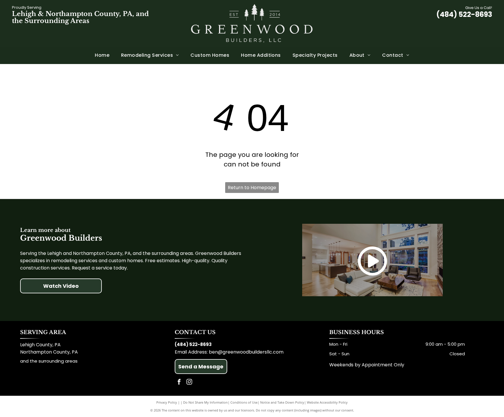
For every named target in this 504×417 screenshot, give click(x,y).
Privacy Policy (166, 402)
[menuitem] (102, 55)
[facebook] (179, 382)
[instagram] (189, 382)
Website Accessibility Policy (327, 402)
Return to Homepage (252, 187)
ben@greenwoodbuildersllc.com (246, 352)
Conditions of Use (244, 402)
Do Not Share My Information (205, 402)
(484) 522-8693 (464, 14)
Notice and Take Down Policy (282, 402)
